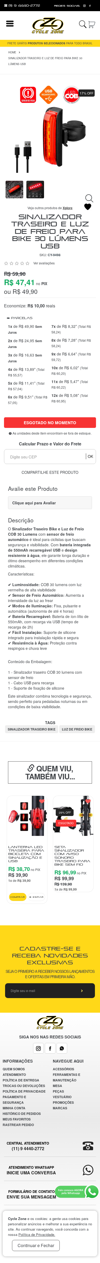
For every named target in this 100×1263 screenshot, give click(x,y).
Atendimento (14, 1074)
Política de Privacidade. (36, 1234)
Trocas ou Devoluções (24, 1085)
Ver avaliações (44, 263)
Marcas (60, 1108)
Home (12, 52)
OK (90, 456)
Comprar (17, 897)
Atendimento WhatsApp (31, 1170)
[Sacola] (92, 23)
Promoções (63, 1102)
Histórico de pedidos (22, 1113)
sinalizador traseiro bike (31, 729)
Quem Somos (14, 1069)
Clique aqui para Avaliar (34, 502)
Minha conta (14, 1108)
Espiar (37, 897)
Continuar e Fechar (36, 1245)
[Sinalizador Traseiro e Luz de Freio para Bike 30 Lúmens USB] (50, 128)
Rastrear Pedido (18, 1124)
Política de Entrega (21, 1080)
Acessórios (63, 1069)
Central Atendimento (28, 1146)
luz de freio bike (77, 729)
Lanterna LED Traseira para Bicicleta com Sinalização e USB (26, 854)
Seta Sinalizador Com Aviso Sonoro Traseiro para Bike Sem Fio (72, 855)
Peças (58, 1091)
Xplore (68, 207)
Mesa (57, 1085)
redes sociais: (67, 5)
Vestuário (62, 1096)
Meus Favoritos (17, 1119)
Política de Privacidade (24, 1091)
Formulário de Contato (31, 1194)
